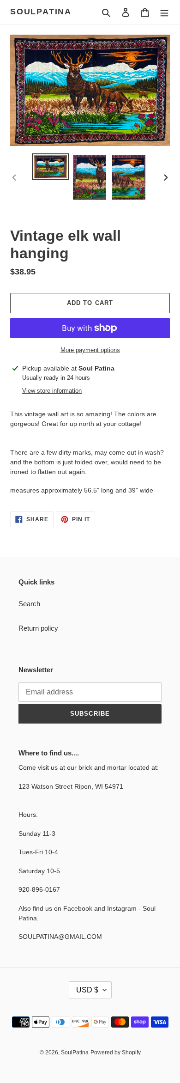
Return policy (38, 628)
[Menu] (164, 12)
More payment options (90, 350)
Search (29, 604)
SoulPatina (41, 11)
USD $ (87, 990)
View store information (52, 390)
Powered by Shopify (115, 1052)
